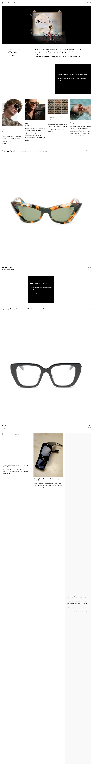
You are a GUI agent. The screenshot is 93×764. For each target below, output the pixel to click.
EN (82, 2)
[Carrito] (90, 2)
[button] (90, 270)
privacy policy (73, 612)
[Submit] (87, 608)
